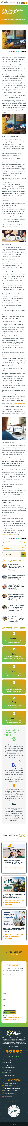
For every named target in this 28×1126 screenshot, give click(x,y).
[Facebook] (24, 3)
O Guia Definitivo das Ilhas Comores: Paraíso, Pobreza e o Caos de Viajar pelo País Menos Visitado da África (16, 619)
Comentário (7, 974)
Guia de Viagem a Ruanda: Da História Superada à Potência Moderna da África (16, 586)
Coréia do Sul (14, 638)
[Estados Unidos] (14, 713)
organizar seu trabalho (19, 403)
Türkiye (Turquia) (19, 869)
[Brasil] (14, 666)
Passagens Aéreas (10, 869)
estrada (4, 64)
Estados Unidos (14, 718)
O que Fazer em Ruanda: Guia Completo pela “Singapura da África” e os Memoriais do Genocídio (16, 566)
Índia (14, 702)
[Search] (23, 554)
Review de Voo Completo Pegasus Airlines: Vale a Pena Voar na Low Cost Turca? (13, 862)
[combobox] (11, 554)
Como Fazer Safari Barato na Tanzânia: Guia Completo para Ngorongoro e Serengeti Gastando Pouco (16, 596)
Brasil (14, 671)
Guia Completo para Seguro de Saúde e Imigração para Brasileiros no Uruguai (16, 577)
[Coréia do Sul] (14, 633)
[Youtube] (20, 3)
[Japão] (14, 682)
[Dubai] (14, 649)
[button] (10, 2)
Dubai (14, 654)
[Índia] (14, 698)
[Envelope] (26, 3)
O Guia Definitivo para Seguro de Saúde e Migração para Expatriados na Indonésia (14, 896)
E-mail (4, 999)
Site (4, 1005)
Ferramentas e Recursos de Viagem (17, 19)
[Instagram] (17, 3)
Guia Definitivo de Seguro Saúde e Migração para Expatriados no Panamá (14, 929)
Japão (14, 687)
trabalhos (15, 144)
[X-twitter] (22, 3)
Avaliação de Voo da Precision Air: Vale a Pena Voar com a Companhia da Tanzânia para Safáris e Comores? (16, 607)
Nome (4, 993)
